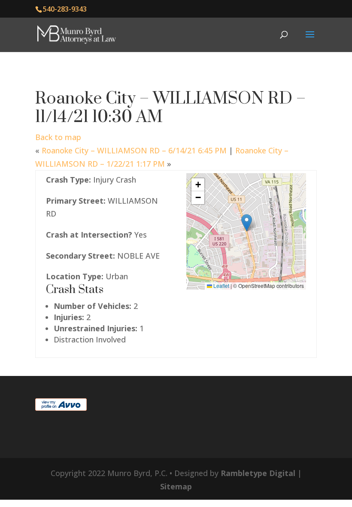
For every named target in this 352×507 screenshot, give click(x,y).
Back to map (58, 137)
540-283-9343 (65, 9)
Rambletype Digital (258, 473)
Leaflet (220, 285)
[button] (246, 223)
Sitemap (176, 486)
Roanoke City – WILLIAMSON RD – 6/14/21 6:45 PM (134, 150)
